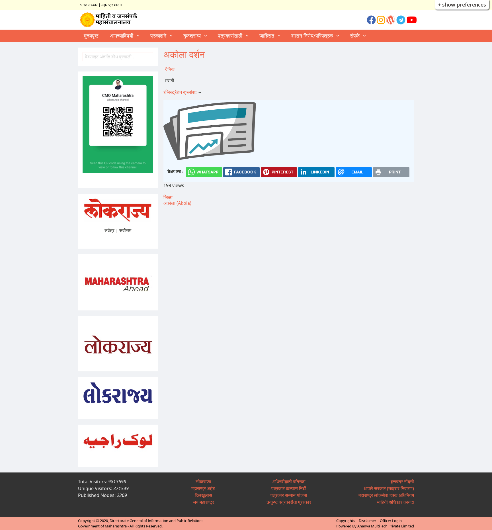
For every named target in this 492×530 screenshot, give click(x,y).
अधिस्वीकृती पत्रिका (289, 481)
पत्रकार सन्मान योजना (288, 495)
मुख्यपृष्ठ (91, 35)
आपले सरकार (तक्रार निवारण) (389, 488)
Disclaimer (367, 520)
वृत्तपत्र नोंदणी (402, 481)
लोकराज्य (203, 481)
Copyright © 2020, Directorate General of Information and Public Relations (140, 520)
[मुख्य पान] (111, 20)
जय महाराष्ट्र (203, 502)
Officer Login (391, 520)
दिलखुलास (203, 495)
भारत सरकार (89, 4)
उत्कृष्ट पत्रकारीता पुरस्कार (288, 502)
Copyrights (345, 520)
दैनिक (170, 69)
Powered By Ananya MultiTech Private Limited (375, 526)
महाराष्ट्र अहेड (203, 488)
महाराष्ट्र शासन (111, 4)
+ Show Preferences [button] (462, 4)
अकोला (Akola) (177, 203)
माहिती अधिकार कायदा (395, 502)
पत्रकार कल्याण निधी (288, 488)
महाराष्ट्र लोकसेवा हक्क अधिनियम (386, 495)
